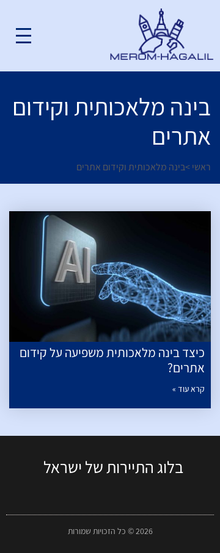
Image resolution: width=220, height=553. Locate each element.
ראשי (201, 167)
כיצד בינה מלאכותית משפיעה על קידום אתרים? (112, 360)
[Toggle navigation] (23, 36)
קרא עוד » (188, 388)
